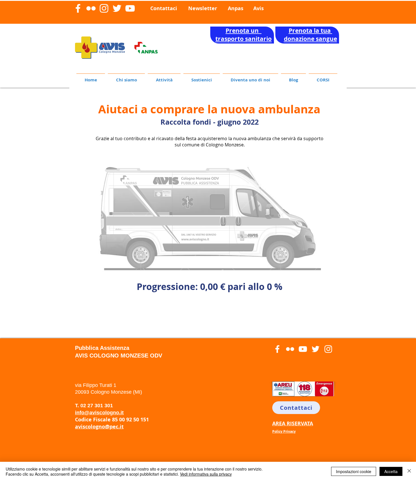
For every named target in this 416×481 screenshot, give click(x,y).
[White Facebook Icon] (78, 8)
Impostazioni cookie (353, 471)
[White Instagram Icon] (104, 8)
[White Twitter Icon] (117, 8)
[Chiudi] (409, 471)
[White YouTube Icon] (130, 8)
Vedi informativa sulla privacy (206, 474)
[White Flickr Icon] (91, 8)
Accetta (391, 471)
